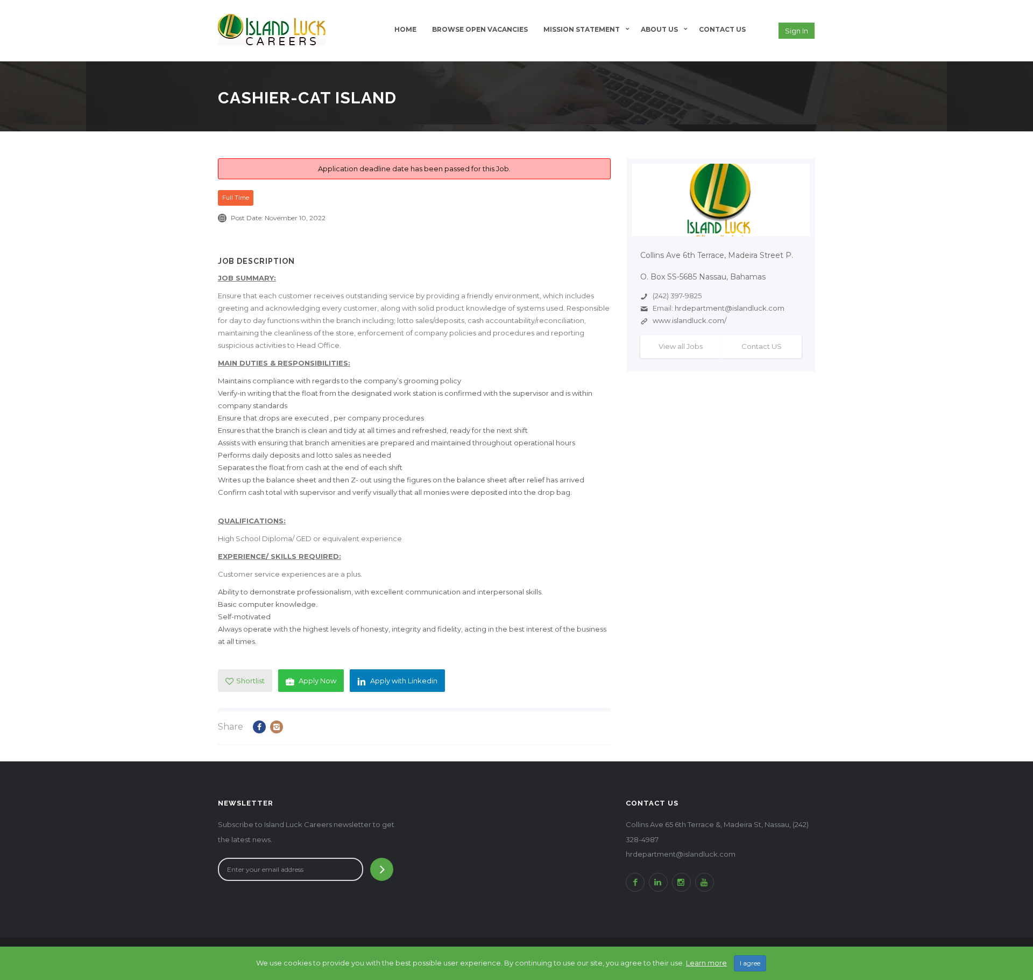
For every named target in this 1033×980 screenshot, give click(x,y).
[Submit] (381, 869)
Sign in (796, 30)
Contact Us (722, 29)
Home (405, 29)
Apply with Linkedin (403, 680)
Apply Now (317, 680)
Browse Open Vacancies (480, 29)
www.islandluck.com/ (689, 320)
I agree (750, 963)
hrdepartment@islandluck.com (729, 308)
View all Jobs (681, 346)
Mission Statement (581, 29)
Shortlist (250, 680)
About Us (659, 29)
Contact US (761, 346)
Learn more (706, 962)
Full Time (235, 197)
